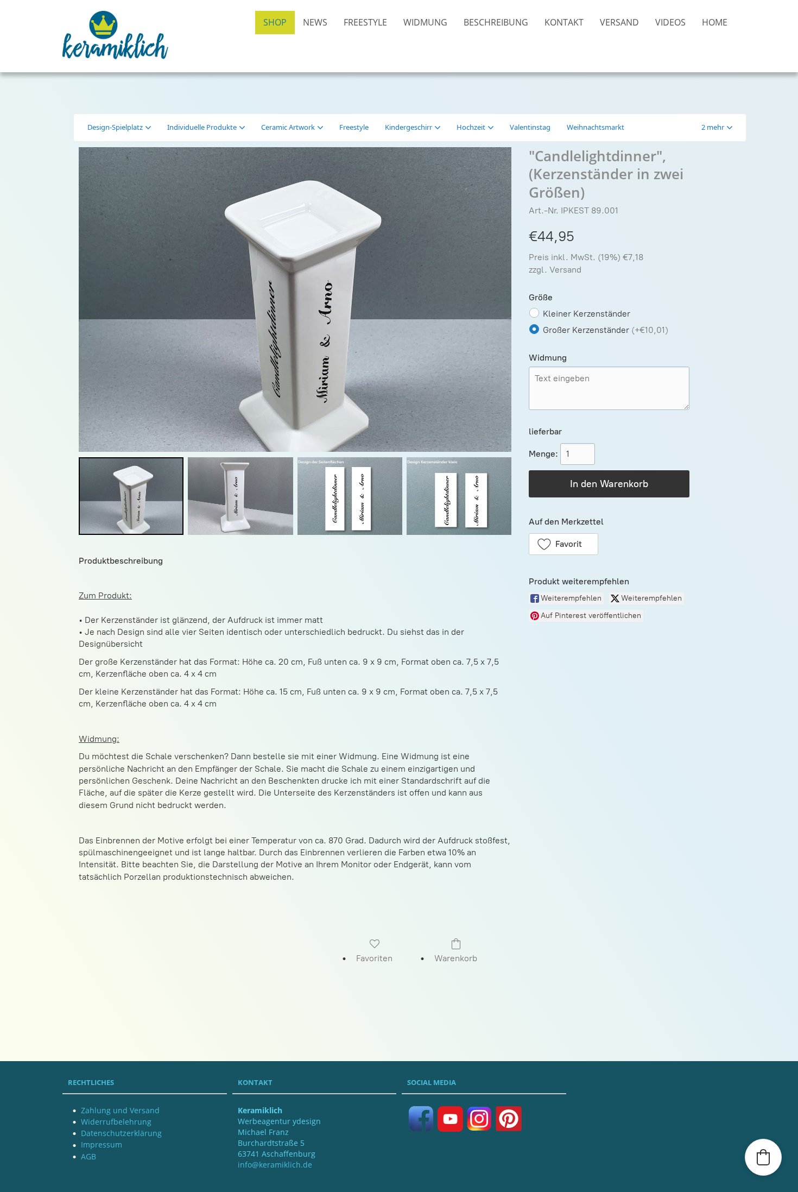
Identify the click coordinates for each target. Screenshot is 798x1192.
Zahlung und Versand (120, 1110)
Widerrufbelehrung (116, 1122)
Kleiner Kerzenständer (586, 313)
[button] (716, 127)
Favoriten (374, 958)
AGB (88, 1156)
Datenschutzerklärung (121, 1133)
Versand (565, 269)
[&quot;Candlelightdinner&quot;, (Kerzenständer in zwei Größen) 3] (459, 496)
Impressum (101, 1144)
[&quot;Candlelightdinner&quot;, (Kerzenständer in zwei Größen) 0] (131, 496)
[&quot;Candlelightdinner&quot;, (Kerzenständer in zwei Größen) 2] (349, 496)
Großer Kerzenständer (605, 330)
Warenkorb (455, 958)
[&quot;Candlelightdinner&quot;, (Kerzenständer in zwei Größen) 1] (240, 496)
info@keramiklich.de (275, 1164)
